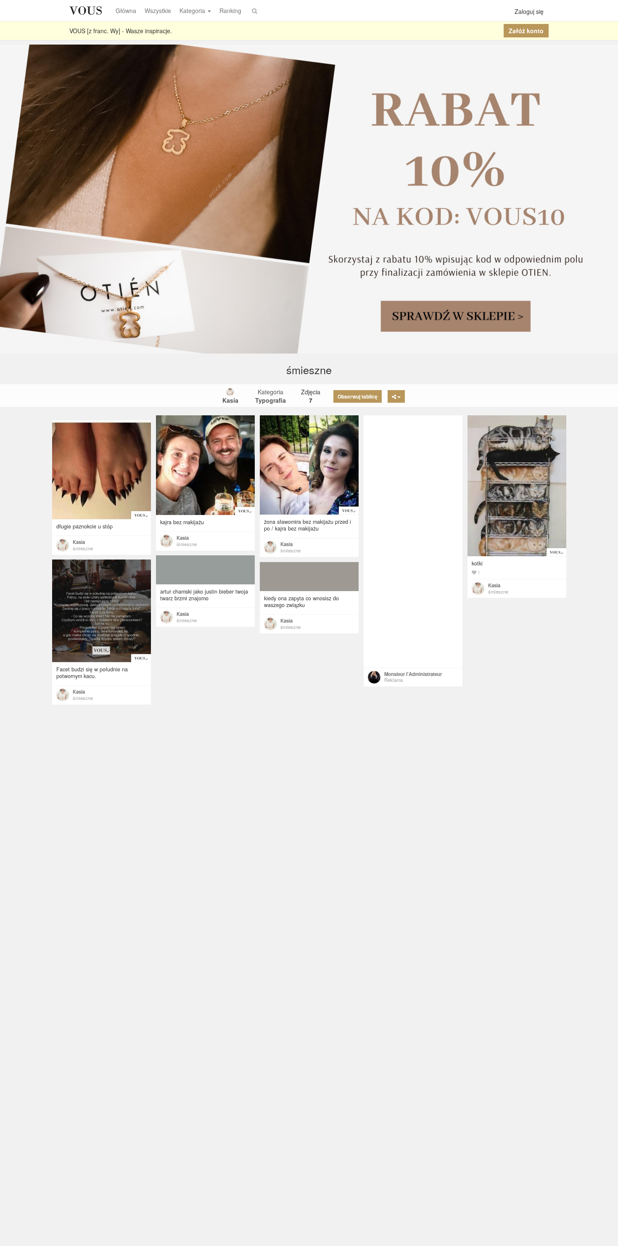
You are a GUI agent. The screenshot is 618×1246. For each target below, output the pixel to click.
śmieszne (187, 544)
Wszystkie (158, 10)
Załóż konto (526, 30)
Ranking (230, 10)
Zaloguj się (529, 11)
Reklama (393, 679)
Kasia (183, 537)
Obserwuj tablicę (358, 396)
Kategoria (192, 10)
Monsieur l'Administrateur (413, 674)
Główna (126, 10)
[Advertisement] (413, 541)
